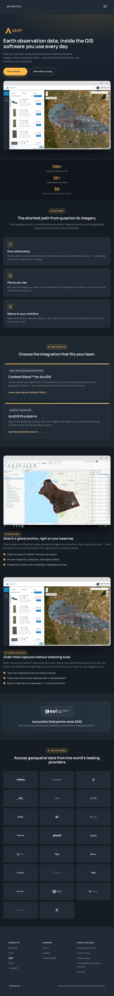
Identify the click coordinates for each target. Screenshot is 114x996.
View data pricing (42, 71)
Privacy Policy (84, 953)
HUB (11, 953)
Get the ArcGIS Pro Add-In (24, 431)
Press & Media (50, 958)
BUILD (11, 963)
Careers (46, 953)
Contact (81, 971)
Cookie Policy (83, 958)
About (46, 948)
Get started (15, 71)
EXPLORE (13, 948)
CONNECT (13, 968)
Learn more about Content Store (28, 392)
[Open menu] (105, 6)
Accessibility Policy (86, 948)
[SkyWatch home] (14, 6)
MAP (11, 958)
